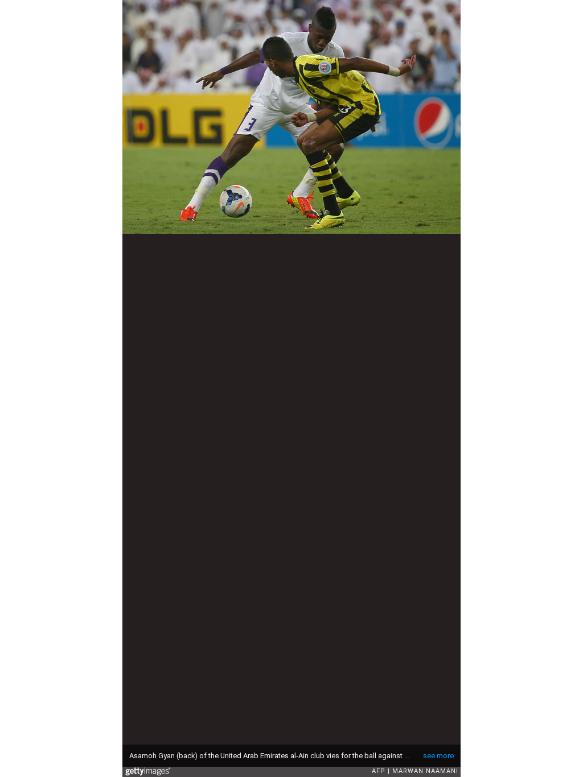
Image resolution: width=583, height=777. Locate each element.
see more (438, 755)
